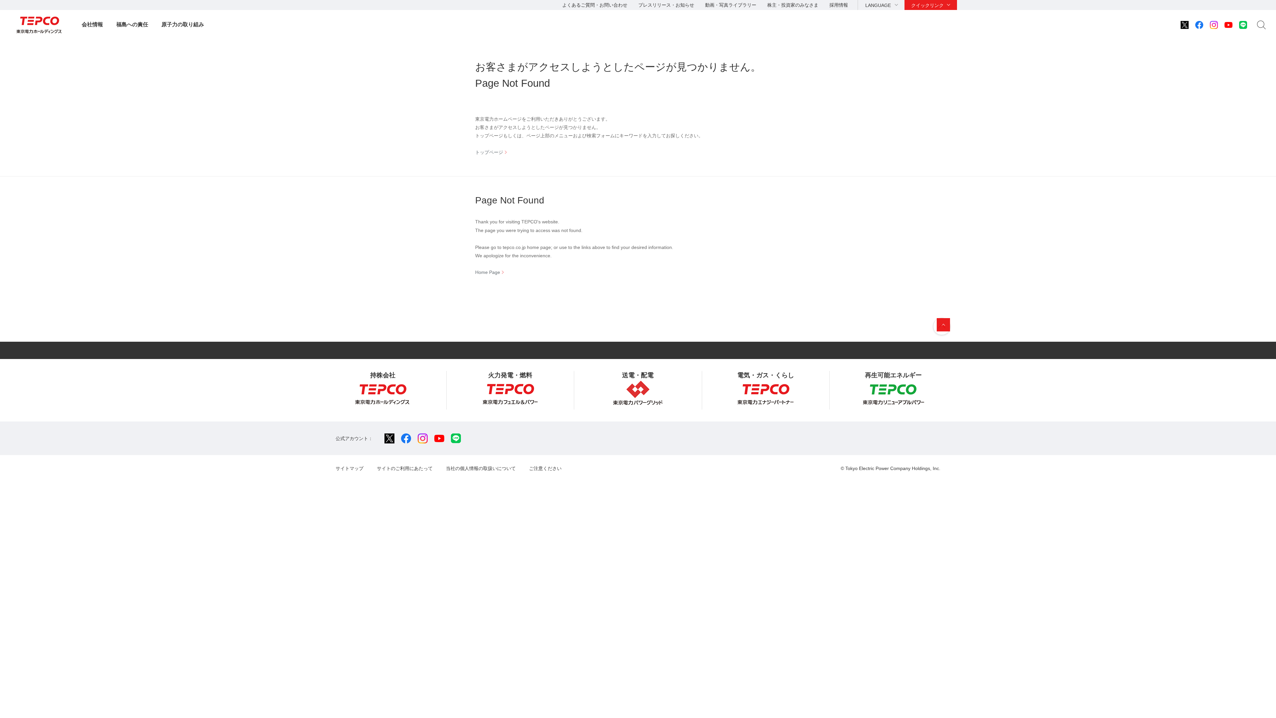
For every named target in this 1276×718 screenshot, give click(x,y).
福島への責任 (132, 24)
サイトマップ (350, 468)
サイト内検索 (1261, 25)
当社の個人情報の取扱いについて (481, 468)
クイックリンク (927, 5)
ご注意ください (545, 468)
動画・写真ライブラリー (730, 5)
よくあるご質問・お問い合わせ (594, 5)
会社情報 (92, 24)
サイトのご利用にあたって (405, 468)
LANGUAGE (878, 5)
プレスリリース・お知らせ (666, 5)
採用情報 (838, 5)
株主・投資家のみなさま (792, 5)
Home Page (487, 272)
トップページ (489, 152)
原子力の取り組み (182, 24)
